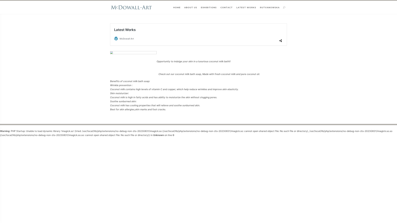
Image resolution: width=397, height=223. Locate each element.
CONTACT (226, 7)
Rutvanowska (270, 7)
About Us (190, 7)
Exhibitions (209, 7)
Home (177, 7)
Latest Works (246, 7)
